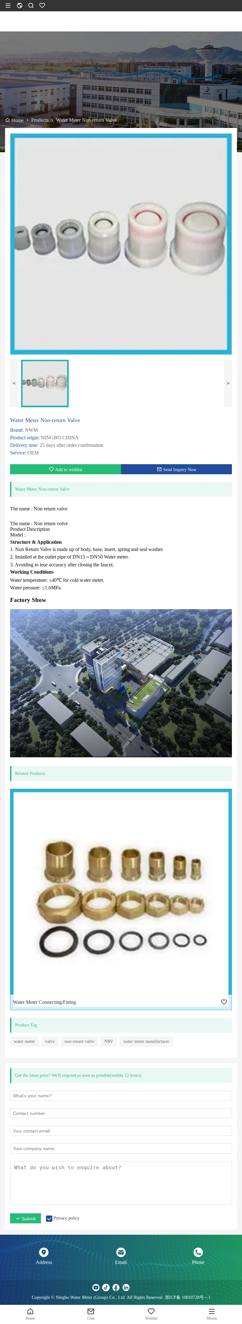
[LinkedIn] (126, 1287)
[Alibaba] (146, 1287)
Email (121, 1262)
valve (50, 1041)
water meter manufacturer (146, 1041)
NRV (108, 1041)
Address (44, 1262)
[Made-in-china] (136, 1287)
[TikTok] (106, 1287)
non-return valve (79, 1041)
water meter (24, 1041)
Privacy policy (66, 1218)
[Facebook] (116, 1287)
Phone (198, 1262)
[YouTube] (96, 1287)
